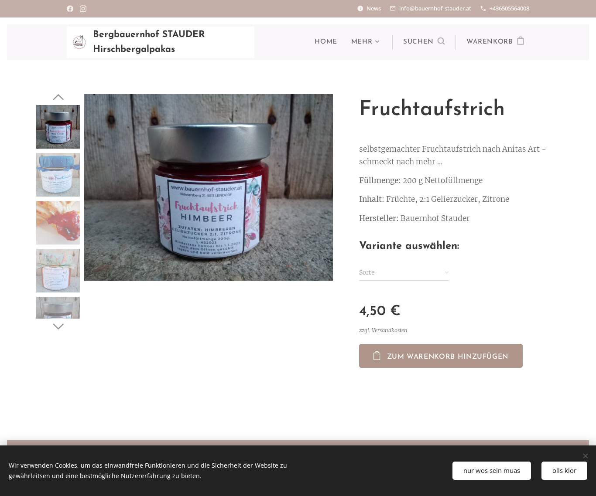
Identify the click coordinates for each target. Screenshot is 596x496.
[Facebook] (70, 8)
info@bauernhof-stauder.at (435, 8)
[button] (424, 42)
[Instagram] (83, 8)
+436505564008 (509, 8)
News (374, 8)
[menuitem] (328, 42)
